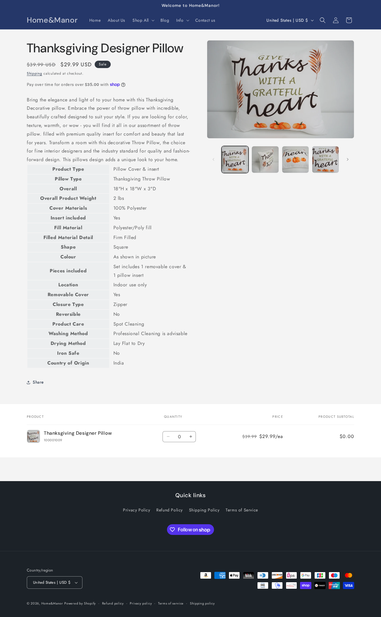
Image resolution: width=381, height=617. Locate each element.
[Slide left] (213, 159)
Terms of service (171, 603)
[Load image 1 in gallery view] (235, 159)
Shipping (34, 73)
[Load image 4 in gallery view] (325, 159)
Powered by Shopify (80, 603)
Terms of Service (242, 510)
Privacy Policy (136, 510)
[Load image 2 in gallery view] (265, 159)
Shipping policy (202, 603)
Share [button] (38, 382)
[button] (143, 20)
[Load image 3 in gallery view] (295, 159)
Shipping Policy (204, 510)
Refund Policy (169, 510)
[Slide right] (347, 159)
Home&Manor (52, 603)
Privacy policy (141, 603)
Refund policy (113, 603)
